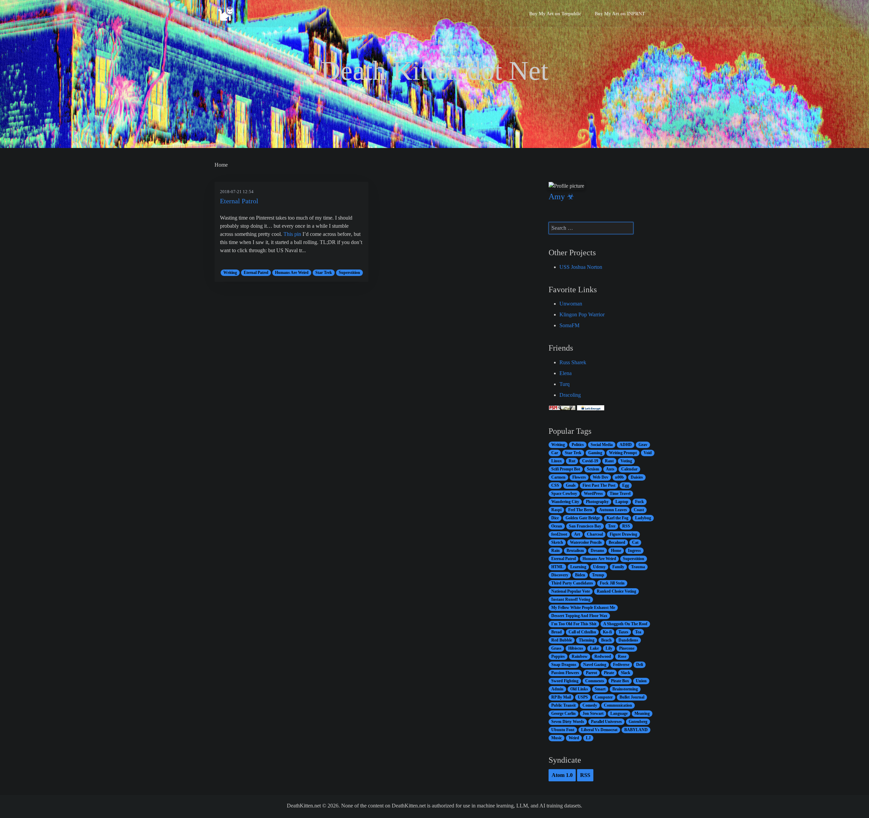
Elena (565, 373)
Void (648, 452)
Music (556, 738)
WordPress (593, 493)
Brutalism (575, 550)
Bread (556, 632)
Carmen (558, 477)
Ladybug (643, 518)
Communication (618, 705)
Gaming (595, 452)
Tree (611, 526)
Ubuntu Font (562, 729)
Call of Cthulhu (582, 632)
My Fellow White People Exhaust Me (583, 607)
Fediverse (621, 664)
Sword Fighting (564, 680)
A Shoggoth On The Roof (625, 623)
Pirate (609, 672)
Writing (230, 272)
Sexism (593, 469)
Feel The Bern (580, 509)
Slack (625, 672)
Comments (594, 680)
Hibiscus (575, 648)
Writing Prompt (623, 452)
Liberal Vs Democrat (599, 729)
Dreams (597, 550)
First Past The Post (599, 485)
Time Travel (620, 493)
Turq (564, 384)
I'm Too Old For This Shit (573, 623)
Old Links (579, 689)
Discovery (559, 575)
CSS (555, 485)
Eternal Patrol (239, 201)
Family (618, 566)
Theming (586, 640)
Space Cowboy (564, 493)
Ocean (556, 526)
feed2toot (559, 534)
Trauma (638, 566)
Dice (555, 518)
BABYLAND (636, 729)
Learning (578, 566)
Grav (643, 444)
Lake (594, 648)
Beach (606, 640)
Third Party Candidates (572, 583)
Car (554, 452)
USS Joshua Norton (580, 267)
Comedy (590, 705)
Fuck (639, 501)
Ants (610, 469)
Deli (639, 664)
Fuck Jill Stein (612, 583)
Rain (555, 550)
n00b (619, 477)
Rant (609, 461)
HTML (557, 566)
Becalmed (617, 542)
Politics (578, 444)
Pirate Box (620, 680)
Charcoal (595, 534)
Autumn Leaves (613, 509)
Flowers (579, 477)
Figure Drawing (623, 534)
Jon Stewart (593, 713)
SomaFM (569, 325)
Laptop (621, 501)
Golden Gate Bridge (583, 518)
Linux (556, 461)
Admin (557, 689)
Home (616, 550)
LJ (588, 738)
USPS (583, 697)
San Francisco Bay (585, 526)
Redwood (602, 656)
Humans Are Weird (292, 272)
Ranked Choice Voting (616, 591)
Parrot (591, 672)
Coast (639, 509)
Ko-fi (607, 632)
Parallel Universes (606, 721)
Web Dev (600, 477)
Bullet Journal (632, 697)
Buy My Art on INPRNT (620, 13)
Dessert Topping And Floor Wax (579, 615)
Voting (626, 461)
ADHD (626, 444)
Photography (597, 501)
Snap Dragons (563, 664)
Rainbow (580, 656)
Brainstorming (625, 689)
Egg (625, 485)
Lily (609, 648)
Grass (556, 648)
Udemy (599, 566)
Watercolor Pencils (586, 542)
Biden (580, 575)
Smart (600, 689)
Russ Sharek (572, 362)
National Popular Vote (570, 591)
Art (577, 534)
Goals (571, 485)
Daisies (637, 477)
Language (619, 713)
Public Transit (563, 705)
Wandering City (565, 501)
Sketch (557, 542)
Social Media (602, 444)
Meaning (642, 713)
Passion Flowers (565, 672)
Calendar (629, 469)
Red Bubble (561, 640)
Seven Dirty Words (567, 721)
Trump (598, 575)
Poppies (558, 656)
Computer (604, 697)
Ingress (634, 550)
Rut (572, 461)
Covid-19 (590, 461)
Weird (574, 738)
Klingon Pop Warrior (582, 314)
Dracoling (570, 395)
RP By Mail (561, 697)
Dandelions (628, 640)
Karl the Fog (617, 518)
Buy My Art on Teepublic (555, 13)
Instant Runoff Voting (570, 599)
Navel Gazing (594, 664)
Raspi (556, 509)
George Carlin (563, 713)
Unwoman (570, 303)
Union (641, 680)
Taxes (623, 632)
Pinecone (626, 648)
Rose (622, 656)
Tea (638, 632)
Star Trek (323, 272)
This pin (292, 234)
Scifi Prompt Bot (565, 469)
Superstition (349, 272)
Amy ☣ (561, 196)
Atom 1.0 (562, 775)
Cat (635, 542)
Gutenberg (638, 721)
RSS (626, 526)
